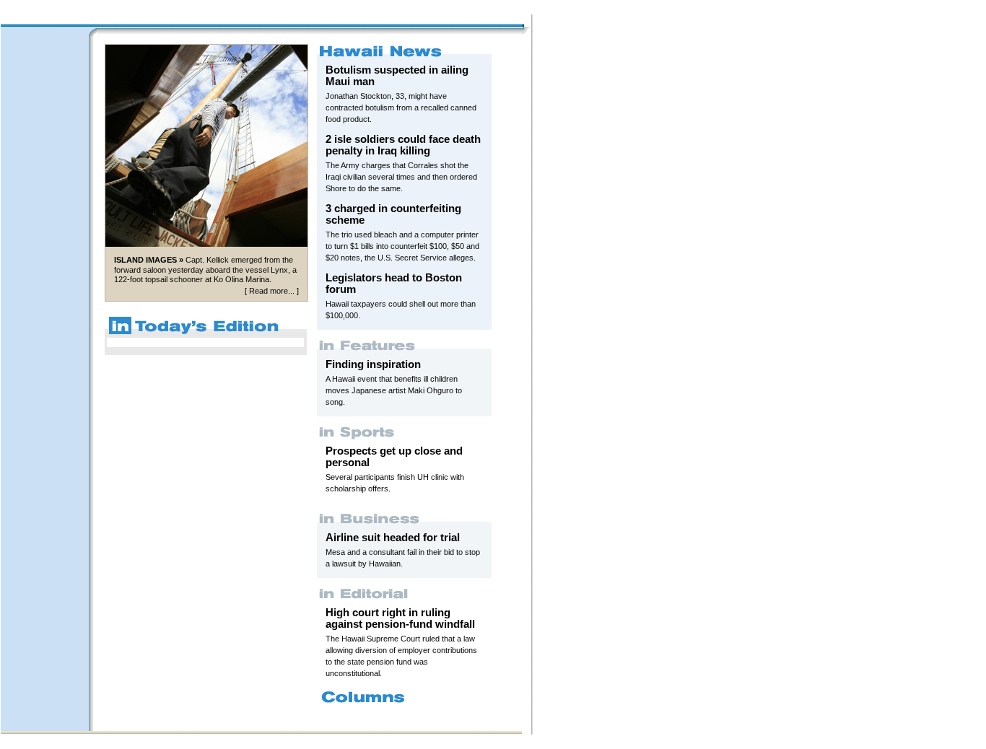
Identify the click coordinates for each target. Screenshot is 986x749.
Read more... (272, 290)
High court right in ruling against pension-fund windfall (400, 618)
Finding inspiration (373, 364)
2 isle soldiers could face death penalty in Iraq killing (403, 145)
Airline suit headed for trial (393, 537)
